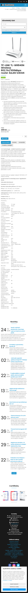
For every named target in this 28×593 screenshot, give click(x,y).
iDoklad (14, 549)
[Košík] (26, 1)
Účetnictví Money (14, 541)
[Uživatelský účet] (21, 1)
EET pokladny (14, 556)
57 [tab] (14, 502)
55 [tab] (23, 501)
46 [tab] (6, 501)
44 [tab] (23, 499)
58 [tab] (16, 502)
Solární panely (14, 546)
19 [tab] (18, 495)
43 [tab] (21, 499)
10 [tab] (21, 494)
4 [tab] (10, 494)
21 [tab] (21, 495)
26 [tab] (10, 497)
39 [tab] (14, 499)
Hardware (23, 8)
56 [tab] (12, 502)
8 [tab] (18, 494)
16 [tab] (12, 495)
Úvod (13, 8)
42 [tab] (20, 499)
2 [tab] (6, 494)
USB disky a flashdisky (14, 547)
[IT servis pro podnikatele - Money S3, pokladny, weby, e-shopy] (7, 5)
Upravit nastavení (14, 584)
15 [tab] (10, 495)
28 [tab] (14, 497)
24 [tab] (6, 497)
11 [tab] (23, 494)
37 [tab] (10, 499)
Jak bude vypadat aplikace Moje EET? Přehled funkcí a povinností (19, 359)
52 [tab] (18, 501)
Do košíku (5, 138)
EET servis (14, 558)
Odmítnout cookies (14, 586)
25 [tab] (8, 497)
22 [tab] (23, 495)
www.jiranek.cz (15, 524)
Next (26, 495)
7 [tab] (16, 494)
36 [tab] (8, 499)
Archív (14, 473)
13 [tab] (6, 495)
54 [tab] (21, 501)
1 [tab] (4, 494)
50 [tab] (14, 501)
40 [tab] (16, 499)
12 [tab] (4, 495)
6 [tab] (14, 494)
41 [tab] (18, 499)
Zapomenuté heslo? (15, 30)
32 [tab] (21, 497)
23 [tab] (4, 497)
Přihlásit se (14, 32)
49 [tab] (12, 501)
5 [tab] (12, 494)
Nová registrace (6, 30)
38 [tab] (12, 499)
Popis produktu (6, 142)
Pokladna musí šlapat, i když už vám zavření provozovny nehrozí (18, 459)
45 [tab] (4, 501)
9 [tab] (20, 494)
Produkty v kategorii (7, 145)
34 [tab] (4, 499)
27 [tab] (12, 497)
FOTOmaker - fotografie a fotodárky (14, 555)
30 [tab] (18, 497)
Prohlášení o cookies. (7, 580)
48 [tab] (10, 501)
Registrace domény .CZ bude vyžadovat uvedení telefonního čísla (18, 444)
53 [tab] (20, 501)
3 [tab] (8, 494)
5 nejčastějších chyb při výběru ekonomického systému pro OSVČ (18, 375)
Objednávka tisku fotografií (14, 552)
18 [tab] (16, 495)
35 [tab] (6, 499)
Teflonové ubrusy (14, 543)
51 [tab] (16, 501)
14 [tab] (8, 495)
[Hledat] (18, 1)
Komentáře (22, 142)
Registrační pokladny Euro (14, 544)
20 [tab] (20, 495)
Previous (2, 495)
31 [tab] (20, 497)
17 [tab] (14, 495)
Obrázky (14, 142)
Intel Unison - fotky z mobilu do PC (14, 553)
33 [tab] (23, 497)
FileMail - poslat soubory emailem (14, 550)
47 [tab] (8, 501)
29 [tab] (16, 497)
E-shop (18, 8)
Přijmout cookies (14, 589)
